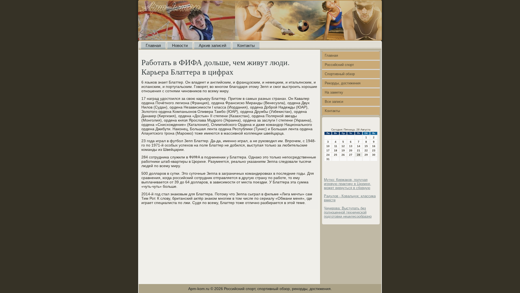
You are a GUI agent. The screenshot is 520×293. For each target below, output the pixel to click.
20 (350, 150)
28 (358, 154)
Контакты (246, 45)
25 (335, 154)
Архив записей (212, 45)
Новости (180, 45)
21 (358, 150)
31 (328, 159)
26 (343, 154)
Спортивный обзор (340, 74)
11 (335, 146)
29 (366, 154)
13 (350, 146)
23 (373, 150)
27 (350, 154)
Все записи (334, 102)
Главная (153, 45)
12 (343, 146)
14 (358, 146)
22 (366, 150)
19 (343, 150)
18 (335, 150)
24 (328, 154)
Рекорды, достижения (342, 83)
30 (373, 154)
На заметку (334, 92)
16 (373, 146)
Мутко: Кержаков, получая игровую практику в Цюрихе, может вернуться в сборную (347, 184)
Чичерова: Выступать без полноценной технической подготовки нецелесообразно (348, 212)
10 (328, 146)
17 (328, 150)
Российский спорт (339, 65)
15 (366, 146)
